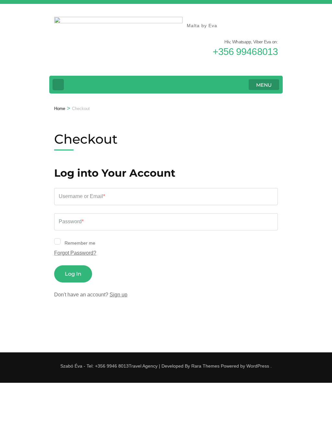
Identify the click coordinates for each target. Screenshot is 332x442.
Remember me (79, 243)
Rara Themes (205, 366)
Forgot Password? (75, 253)
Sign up (118, 294)
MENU (264, 85)
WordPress (257, 366)
